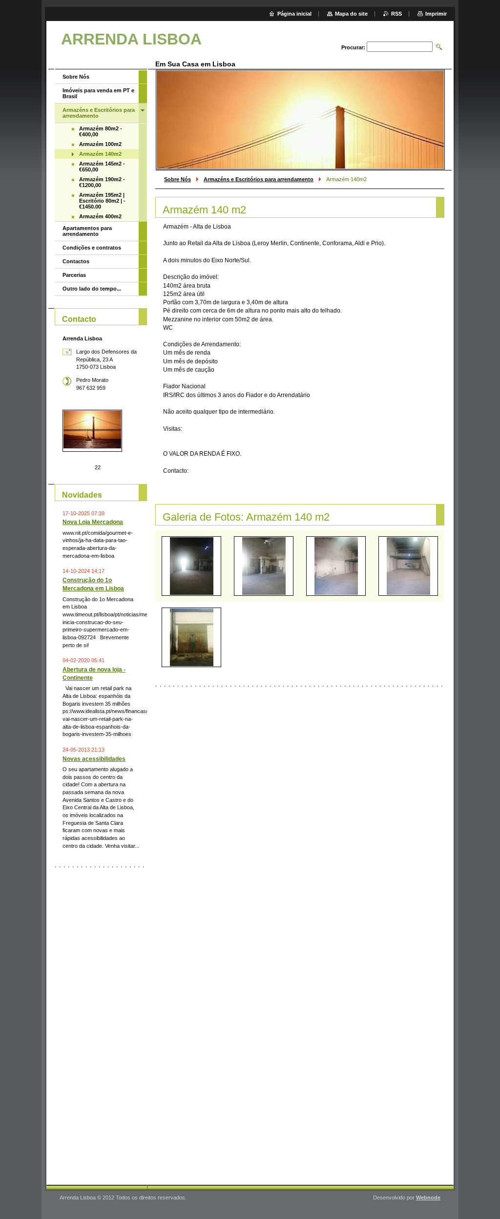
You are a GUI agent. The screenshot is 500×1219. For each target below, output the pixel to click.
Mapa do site (351, 14)
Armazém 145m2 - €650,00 (102, 166)
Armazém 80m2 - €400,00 (100, 131)
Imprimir (436, 14)
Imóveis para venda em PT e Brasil (98, 93)
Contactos (75, 261)
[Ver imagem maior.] (191, 566)
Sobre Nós (177, 179)
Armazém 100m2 (100, 144)
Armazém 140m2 (100, 154)
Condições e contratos (91, 248)
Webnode (428, 1197)
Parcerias (74, 275)
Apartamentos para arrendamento (87, 231)
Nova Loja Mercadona (92, 522)
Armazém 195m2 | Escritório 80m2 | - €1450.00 (102, 201)
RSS (396, 14)
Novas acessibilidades (93, 759)
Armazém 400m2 (100, 216)
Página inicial (294, 14)
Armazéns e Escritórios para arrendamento (258, 179)
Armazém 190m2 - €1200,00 (102, 182)
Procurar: (353, 47)
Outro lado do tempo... (91, 289)
